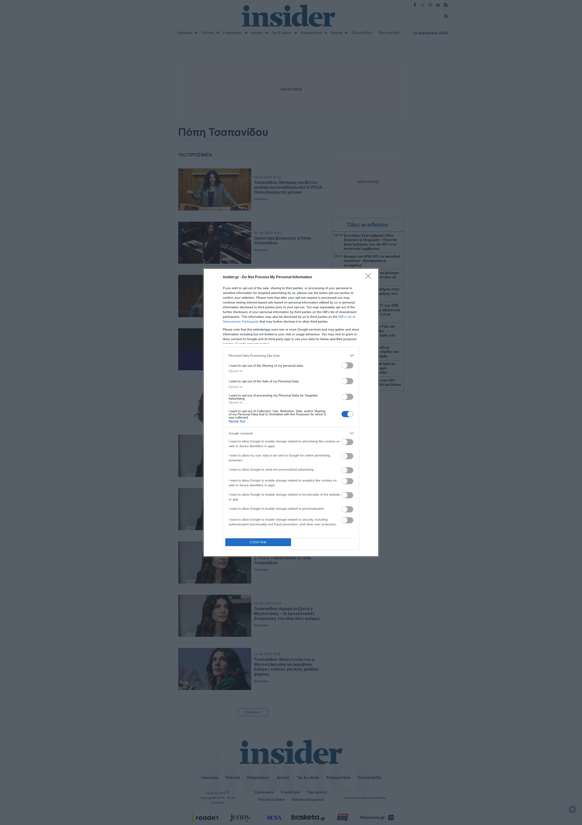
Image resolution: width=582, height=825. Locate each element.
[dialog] (291, 412)
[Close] (369, 277)
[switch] (347, 365)
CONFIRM (258, 542)
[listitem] (291, 355)
